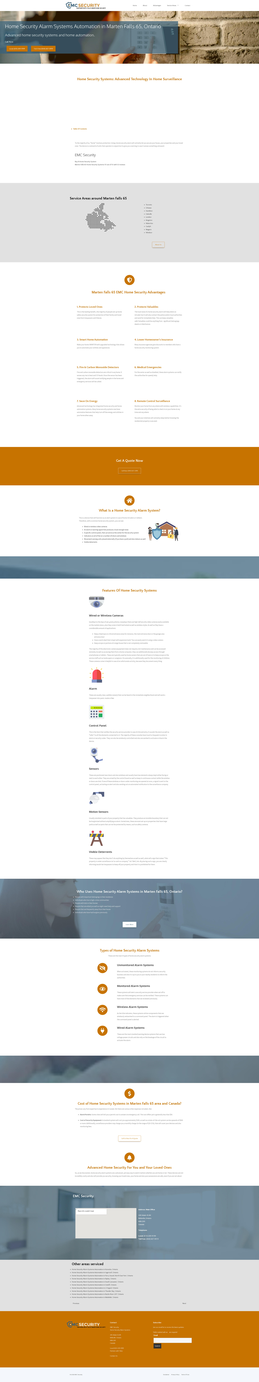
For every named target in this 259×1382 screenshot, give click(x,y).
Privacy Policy (175, 1374)
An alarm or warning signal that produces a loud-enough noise (106, 530)
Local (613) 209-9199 (17, 49)
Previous (76, 1303)
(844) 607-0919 (152, 1239)
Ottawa (148, 208)
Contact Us (113, 1356)
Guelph (148, 226)
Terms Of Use (185, 1374)
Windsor (149, 233)
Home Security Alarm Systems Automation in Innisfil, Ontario (94, 1285)
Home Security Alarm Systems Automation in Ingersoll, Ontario (95, 1272)
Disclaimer (166, 1374)
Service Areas (171, 5)
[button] (129, 129)
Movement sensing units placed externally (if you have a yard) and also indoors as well (115, 539)
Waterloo (149, 223)
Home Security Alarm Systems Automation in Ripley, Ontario (94, 1279)
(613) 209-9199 (150, 1236)
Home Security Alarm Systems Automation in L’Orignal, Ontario (95, 1288)
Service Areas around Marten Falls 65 (98, 198)
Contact (187, 5)
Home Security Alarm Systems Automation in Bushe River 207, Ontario (98, 1294)
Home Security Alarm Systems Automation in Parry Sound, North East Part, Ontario (102, 1276)
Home (135, 5)
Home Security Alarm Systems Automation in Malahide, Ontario (95, 1297)
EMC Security (83, 1196)
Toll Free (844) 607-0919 (43, 49)
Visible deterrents (90, 542)
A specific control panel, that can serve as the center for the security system (111, 533)
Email (156, 1335)
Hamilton (149, 211)
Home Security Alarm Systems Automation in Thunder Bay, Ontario (96, 1291)
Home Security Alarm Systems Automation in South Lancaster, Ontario (97, 1282)
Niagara (148, 229)
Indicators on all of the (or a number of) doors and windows (105, 536)
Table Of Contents (80, 129)
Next (184, 1303)
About (145, 5)
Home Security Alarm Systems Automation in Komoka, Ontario (95, 1269)
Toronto (149, 205)
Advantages (157, 5)
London (148, 217)
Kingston (149, 220)
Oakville (149, 214)
